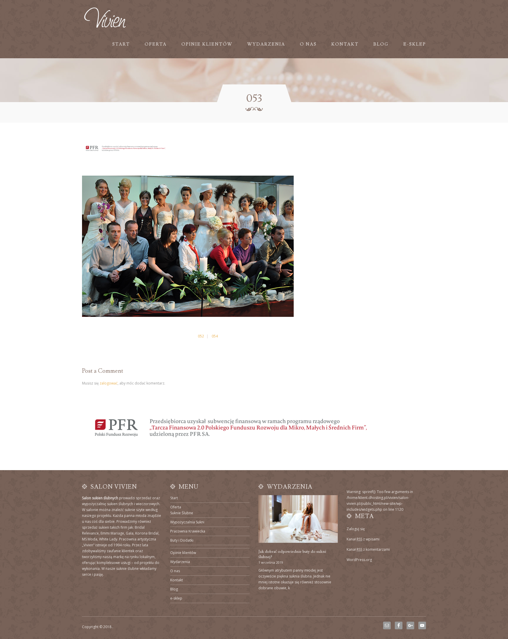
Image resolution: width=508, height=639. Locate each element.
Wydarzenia (266, 44)
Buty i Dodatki (181, 540)
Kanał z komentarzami (368, 549)
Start (121, 44)
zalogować (109, 383)
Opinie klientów (207, 44)
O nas (308, 44)
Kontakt (345, 44)
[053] (188, 315)
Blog (381, 44)
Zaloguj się (356, 528)
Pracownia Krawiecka (187, 531)
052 (201, 336)
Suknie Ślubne (181, 512)
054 (215, 336)
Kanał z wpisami (363, 539)
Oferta (156, 44)
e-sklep (414, 44)
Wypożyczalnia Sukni (187, 522)
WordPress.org (359, 559)
